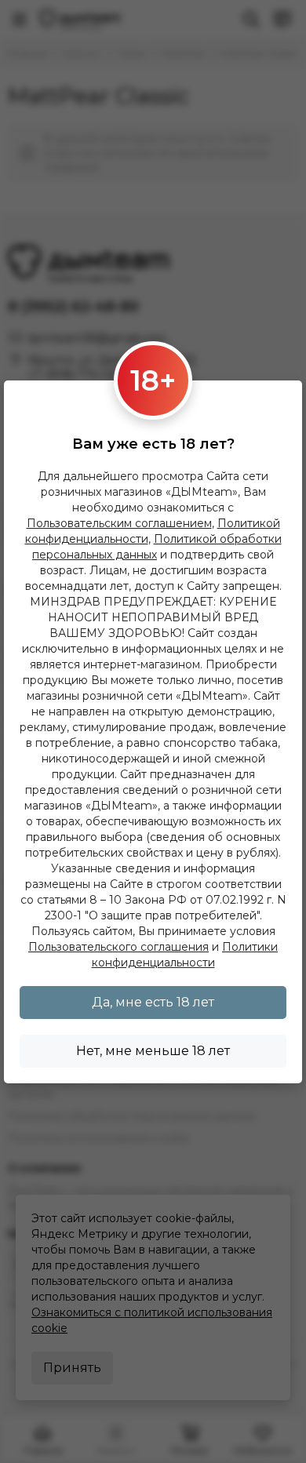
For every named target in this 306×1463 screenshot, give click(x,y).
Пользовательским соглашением (119, 523)
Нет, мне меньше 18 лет (153, 1050)
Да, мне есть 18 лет (153, 1002)
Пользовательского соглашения (118, 947)
